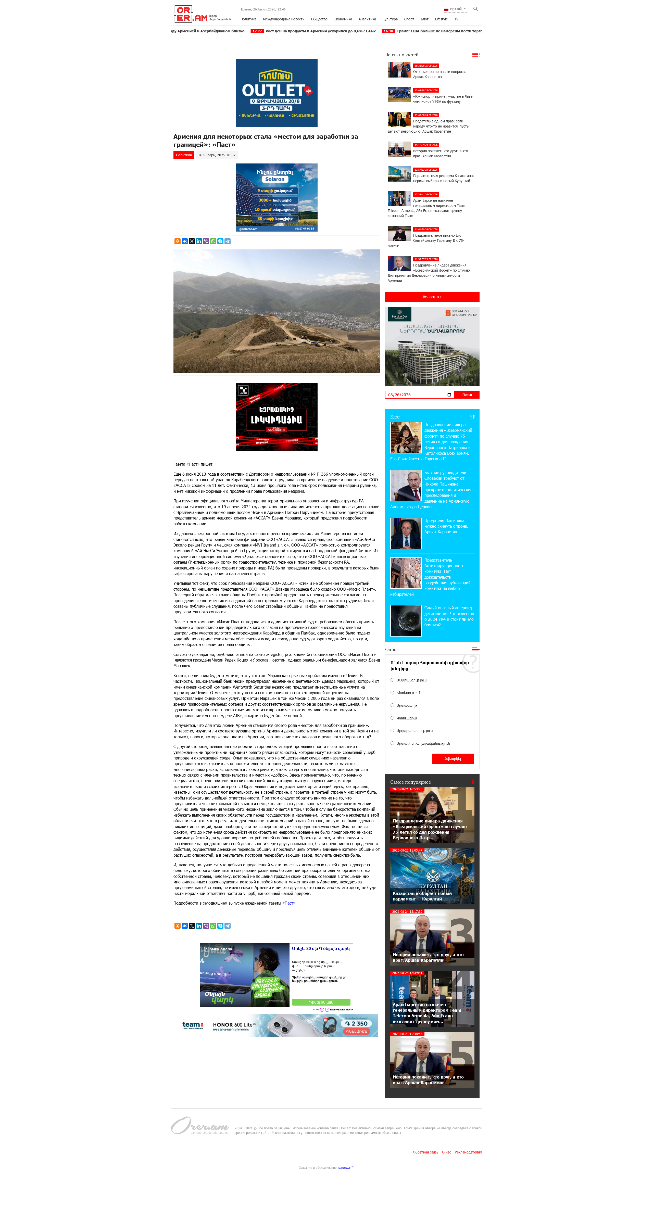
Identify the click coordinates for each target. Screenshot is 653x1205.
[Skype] (220, 241)
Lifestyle (441, 19)
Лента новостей (402, 54)
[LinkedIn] (199, 241)
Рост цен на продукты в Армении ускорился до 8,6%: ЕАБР (252, 31)
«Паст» (288, 902)
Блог (425, 19)
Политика (248, 19)
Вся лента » (432, 297)
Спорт (409, 19)
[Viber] (206, 241)
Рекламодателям (468, 1152)
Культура (390, 19)
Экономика (343, 19)
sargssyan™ (346, 1167)
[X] (192, 241)
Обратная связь (425, 1152)
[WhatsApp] (213, 241)
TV (456, 19)
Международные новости (284, 19)
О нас (446, 1152)
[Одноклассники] (177, 241)
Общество (319, 19)
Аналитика (367, 19)
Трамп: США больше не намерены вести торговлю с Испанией (386, 31)
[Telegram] (227, 241)
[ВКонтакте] (185, 241)
